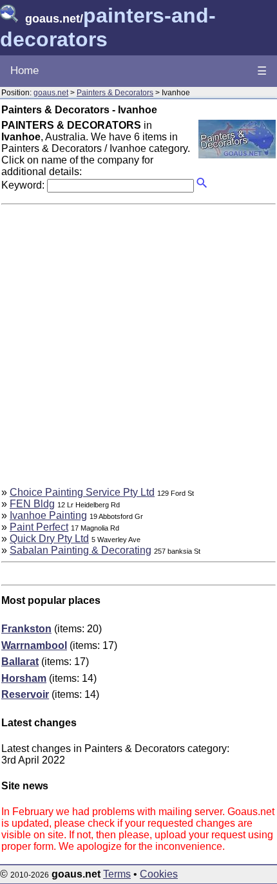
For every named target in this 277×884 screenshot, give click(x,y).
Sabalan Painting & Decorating (80, 550)
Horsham (23, 678)
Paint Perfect (39, 527)
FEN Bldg (32, 503)
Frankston (26, 628)
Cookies (159, 874)
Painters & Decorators (115, 92)
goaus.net (50, 92)
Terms (117, 874)
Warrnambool (34, 645)
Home (24, 70)
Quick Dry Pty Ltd (49, 538)
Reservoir (25, 694)
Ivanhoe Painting (48, 515)
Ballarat (20, 661)
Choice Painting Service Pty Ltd (82, 492)
